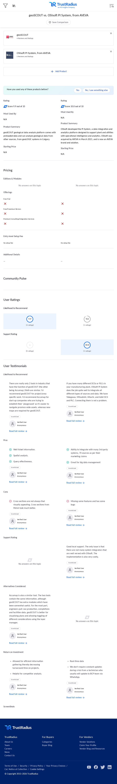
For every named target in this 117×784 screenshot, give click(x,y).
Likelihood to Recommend (15, 308)
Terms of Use (11, 766)
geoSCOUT (22, 35)
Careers (8, 749)
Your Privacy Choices (55, 766)
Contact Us (10, 756)
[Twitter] (102, 767)
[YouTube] (89, 767)
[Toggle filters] (5, 6)
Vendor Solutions (87, 742)
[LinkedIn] (109, 767)
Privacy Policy (36, 766)
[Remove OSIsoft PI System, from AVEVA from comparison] (111, 51)
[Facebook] (96, 767)
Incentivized (15, 417)
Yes (77, 90)
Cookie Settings (37, 769)
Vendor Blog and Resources (92, 749)
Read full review (16, 431)
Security (23, 766)
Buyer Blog (47, 745)
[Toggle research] (14, 6)
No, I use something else (96, 90)
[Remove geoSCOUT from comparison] (111, 33)
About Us (9, 742)
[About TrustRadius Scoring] (5, 106)
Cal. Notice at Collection (16, 769)
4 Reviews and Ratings (25, 38)
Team (7, 745)
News (7, 752)
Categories (47, 742)
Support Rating (10, 334)
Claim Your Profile (87, 745)
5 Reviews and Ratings (25, 56)
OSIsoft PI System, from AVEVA (33, 53)
